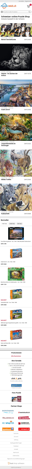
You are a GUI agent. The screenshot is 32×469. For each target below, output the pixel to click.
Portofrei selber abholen (16, 381)
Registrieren (28, 1)
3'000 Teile (12, 223)
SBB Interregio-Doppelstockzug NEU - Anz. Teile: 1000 (14, 323)
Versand (16, 436)
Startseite (16, 433)
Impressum (16, 452)
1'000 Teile (4, 223)
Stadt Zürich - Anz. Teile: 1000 (8, 261)
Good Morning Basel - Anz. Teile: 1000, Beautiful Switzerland (16, 241)
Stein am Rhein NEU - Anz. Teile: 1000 (10, 343)
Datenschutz (16, 455)
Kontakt (16, 449)
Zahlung (16, 439)
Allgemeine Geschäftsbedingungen (16, 458)
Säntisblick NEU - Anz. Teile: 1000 (9, 302)
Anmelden (21, 1)
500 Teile (19, 223)
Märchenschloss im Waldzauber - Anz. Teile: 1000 (13, 282)
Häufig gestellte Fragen (16, 443)
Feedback (16, 446)
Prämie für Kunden (16, 388)
